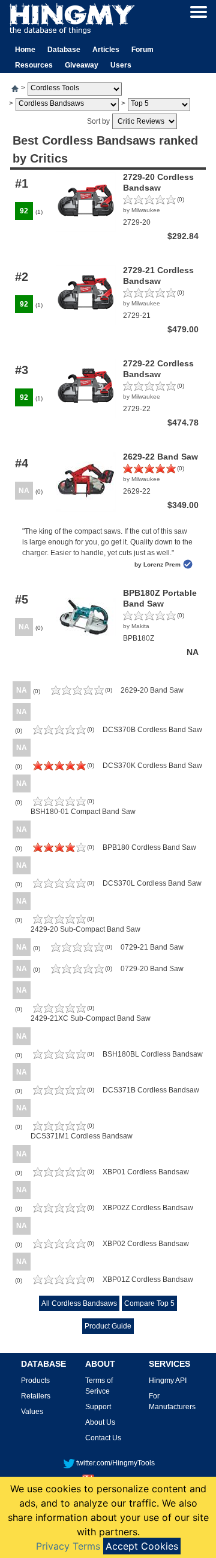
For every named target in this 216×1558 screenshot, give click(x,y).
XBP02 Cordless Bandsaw (146, 1243)
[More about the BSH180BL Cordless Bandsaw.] (59, 1056)
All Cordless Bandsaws (79, 1303)
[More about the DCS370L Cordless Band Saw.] (59, 885)
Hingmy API (168, 1380)
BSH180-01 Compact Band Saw (83, 811)
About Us (100, 1422)
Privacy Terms (68, 1546)
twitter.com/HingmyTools (115, 1463)
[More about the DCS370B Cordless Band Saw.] (59, 732)
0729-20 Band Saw (152, 969)
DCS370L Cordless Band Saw (152, 883)
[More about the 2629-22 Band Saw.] (149, 471)
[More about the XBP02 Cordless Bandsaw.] (59, 1246)
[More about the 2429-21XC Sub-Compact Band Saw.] (59, 1010)
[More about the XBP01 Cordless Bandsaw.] (59, 1174)
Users (120, 65)
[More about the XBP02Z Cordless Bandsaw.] (59, 1210)
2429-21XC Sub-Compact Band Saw (91, 1018)
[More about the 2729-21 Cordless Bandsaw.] (149, 295)
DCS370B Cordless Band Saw (152, 730)
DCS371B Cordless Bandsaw (151, 1090)
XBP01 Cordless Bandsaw (146, 1172)
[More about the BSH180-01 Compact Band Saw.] (59, 804)
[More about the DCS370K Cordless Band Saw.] (59, 768)
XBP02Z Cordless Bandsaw (148, 1208)
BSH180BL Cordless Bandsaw (153, 1054)
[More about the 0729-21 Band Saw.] (77, 949)
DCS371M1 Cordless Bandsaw (82, 1136)
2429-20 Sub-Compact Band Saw (85, 929)
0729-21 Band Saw (152, 947)
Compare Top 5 (149, 1303)
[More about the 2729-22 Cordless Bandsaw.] (149, 388)
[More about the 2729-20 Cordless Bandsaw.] (149, 202)
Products (35, 1380)
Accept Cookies (142, 1546)
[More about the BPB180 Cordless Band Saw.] (59, 850)
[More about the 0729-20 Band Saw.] (77, 971)
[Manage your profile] (198, 11)
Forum (142, 49)
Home (25, 49)
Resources (34, 65)
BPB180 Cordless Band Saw (149, 847)
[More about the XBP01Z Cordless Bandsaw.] (59, 1282)
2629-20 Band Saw (152, 690)
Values (32, 1411)
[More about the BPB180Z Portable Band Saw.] (149, 618)
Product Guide (108, 1326)
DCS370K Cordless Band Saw (152, 765)
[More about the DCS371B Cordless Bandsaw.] (59, 1092)
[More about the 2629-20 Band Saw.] (77, 692)
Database (63, 49)
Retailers (35, 1396)
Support (98, 1407)
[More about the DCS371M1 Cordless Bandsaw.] (59, 1128)
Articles (105, 49)
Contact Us (103, 1438)
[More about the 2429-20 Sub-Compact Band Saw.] (59, 921)
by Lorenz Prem (157, 564)
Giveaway (81, 65)
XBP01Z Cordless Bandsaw (148, 1279)
